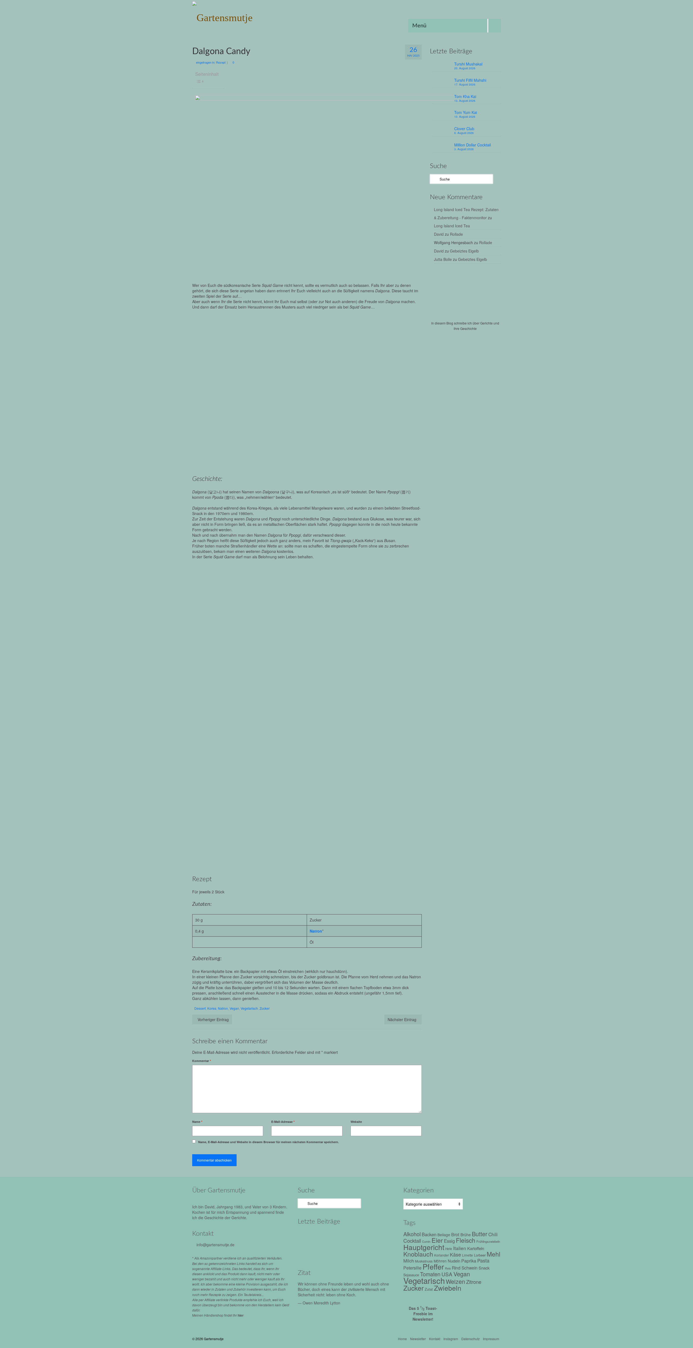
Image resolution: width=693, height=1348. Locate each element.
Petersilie (412, 1268)
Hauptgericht (423, 1247)
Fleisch (465, 1240)
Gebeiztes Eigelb (464, 251)
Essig (449, 1241)
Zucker (265, 1008)
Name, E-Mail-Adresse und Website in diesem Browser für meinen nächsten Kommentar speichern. (268, 1142)
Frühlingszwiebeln (488, 1241)
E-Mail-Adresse (283, 1122)
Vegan (234, 1008)
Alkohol (412, 1234)
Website (356, 1122)
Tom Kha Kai (465, 96)
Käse (455, 1254)
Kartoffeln (475, 1248)
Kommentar (201, 1061)
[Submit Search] (434, 179)
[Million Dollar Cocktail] (332, 1251)
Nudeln (454, 1261)
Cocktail (412, 1240)
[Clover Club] (309, 1251)
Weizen (455, 1281)
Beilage (443, 1234)
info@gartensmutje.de (215, 1244)
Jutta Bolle (443, 259)
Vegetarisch (249, 1008)
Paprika (468, 1260)
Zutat (429, 1289)
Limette (467, 1255)
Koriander (441, 1255)
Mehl (493, 1253)
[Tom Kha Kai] (355, 1236)
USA (447, 1274)
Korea (211, 1008)
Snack (484, 1268)
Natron (316, 931)
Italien (459, 1248)
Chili (493, 1234)
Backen (429, 1234)
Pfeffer (433, 1266)
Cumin (426, 1241)
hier (241, 1315)
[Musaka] (378, 1251)
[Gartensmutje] (241, 16)
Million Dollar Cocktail (472, 144)
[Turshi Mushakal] (309, 1236)
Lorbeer (480, 1255)
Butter (479, 1233)
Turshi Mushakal (468, 64)
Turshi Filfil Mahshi (470, 80)
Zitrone (473, 1281)
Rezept (220, 62)
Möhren (440, 1261)
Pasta (483, 1260)
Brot (455, 1234)
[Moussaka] (355, 1251)
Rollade (456, 234)
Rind (456, 1268)
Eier (437, 1240)
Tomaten (430, 1274)
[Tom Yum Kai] (378, 1236)
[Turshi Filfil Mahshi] (332, 1236)
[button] (249, 601)
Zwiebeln (447, 1288)
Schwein (470, 1268)
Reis (448, 1268)
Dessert (200, 1008)
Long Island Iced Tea (452, 225)
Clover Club (464, 128)
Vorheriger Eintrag (213, 1019)
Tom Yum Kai (465, 112)
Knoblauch (418, 1253)
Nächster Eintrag (402, 1019)
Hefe (448, 1249)
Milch (408, 1260)
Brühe (465, 1234)
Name (197, 1122)
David (439, 234)
